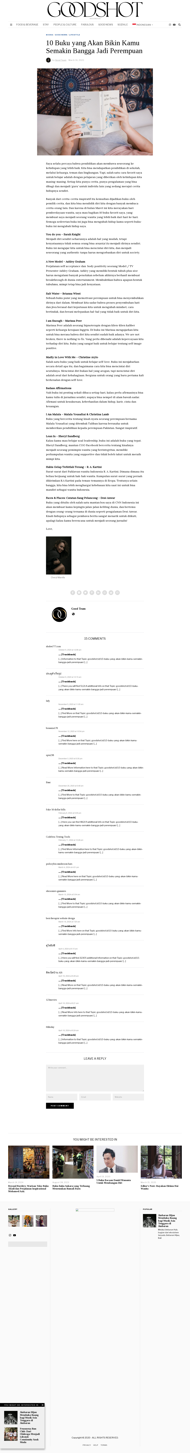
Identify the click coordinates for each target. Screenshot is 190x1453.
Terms (104, 1445)
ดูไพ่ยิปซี (50, 945)
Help (95, 1445)
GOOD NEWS (105, 24)
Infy (48, 700)
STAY (46, 24)
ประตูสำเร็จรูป (53, 673)
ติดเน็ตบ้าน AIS (54, 972)
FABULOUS (87, 24)
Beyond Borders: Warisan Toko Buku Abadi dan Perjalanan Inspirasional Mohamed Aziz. (28, 1189)
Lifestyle (74, 35)
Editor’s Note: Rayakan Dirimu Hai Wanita (159, 1187)
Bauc (48, 782)
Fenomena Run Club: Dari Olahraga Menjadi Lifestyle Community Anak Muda (30, 1435)
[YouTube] (174, 24)
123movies (51, 999)
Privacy (87, 1445)
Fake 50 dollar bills (55, 809)
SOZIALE (123, 24)
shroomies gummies (56, 891)
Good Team (78, 608)
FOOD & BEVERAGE (27, 24)
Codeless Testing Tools (58, 836)
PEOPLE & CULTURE (64, 24)
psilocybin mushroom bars (59, 863)
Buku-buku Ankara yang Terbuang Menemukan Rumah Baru (71, 1187)
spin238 (50, 755)
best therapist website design (60, 918)
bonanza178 (52, 728)
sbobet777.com (53, 646)
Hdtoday (50, 1027)
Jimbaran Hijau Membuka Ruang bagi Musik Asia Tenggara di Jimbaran (29, 1417)
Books (49, 35)
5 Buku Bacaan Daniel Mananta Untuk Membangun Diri (113, 1181)
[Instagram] (170, 24)
